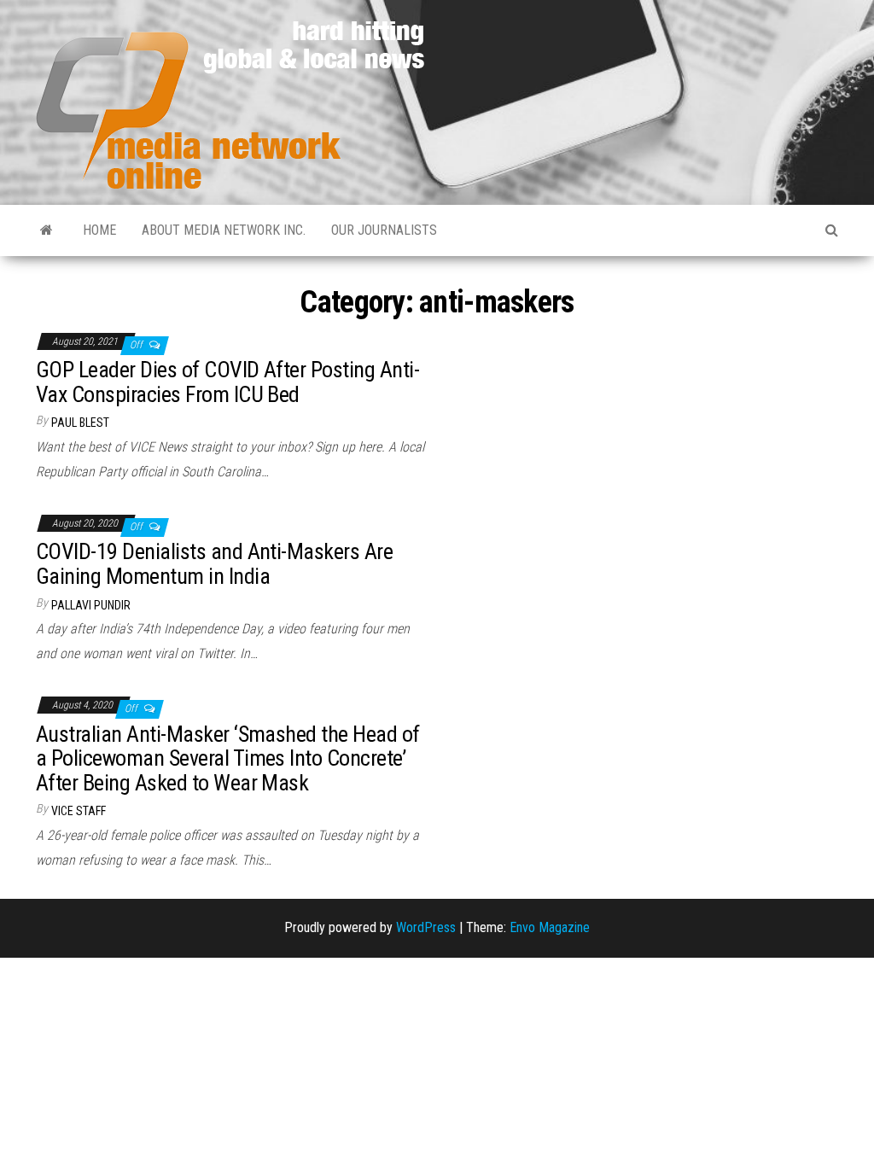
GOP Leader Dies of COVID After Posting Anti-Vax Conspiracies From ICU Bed (227, 382)
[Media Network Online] (46, 230)
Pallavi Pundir (91, 605)
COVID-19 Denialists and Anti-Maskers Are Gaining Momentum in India (214, 564)
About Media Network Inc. (224, 230)
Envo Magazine (550, 927)
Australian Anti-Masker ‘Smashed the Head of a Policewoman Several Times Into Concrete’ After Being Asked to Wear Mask (228, 758)
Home (99, 230)
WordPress (426, 927)
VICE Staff (78, 811)
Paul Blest (80, 422)
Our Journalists (384, 230)
